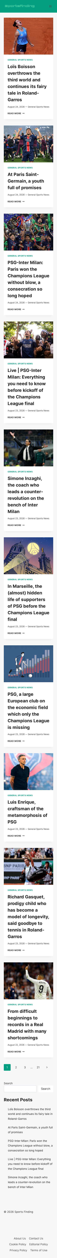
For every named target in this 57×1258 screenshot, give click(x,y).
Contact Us (36, 1238)
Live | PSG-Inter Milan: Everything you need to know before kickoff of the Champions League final (30, 1164)
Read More (16, 113)
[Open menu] (50, 6)
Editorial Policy (38, 1244)
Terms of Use (38, 1250)
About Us (20, 1238)
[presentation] (28, 36)
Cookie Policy (17, 1244)
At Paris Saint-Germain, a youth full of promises (26, 181)
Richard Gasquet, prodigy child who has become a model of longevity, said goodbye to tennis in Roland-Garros (28, 916)
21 (38, 1067)
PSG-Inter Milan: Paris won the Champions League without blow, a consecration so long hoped (30, 1145)
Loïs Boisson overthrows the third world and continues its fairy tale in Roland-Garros (30, 1114)
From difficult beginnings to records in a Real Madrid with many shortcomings (27, 1024)
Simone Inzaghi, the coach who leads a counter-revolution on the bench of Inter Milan (29, 1182)
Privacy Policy (18, 1250)
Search (8, 1083)
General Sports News (20, 60)
